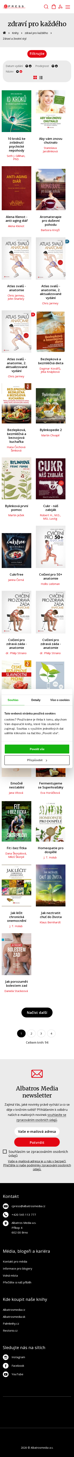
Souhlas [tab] (13, 700)
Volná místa (10, 1275)
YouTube (17, 1374)
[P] (50, 258)
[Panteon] (33, 1416)
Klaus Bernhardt (50, 922)
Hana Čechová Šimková (16, 448)
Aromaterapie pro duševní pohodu (50, 221)
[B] (16, 331)
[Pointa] (49, 1416)
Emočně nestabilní (16, 785)
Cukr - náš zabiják (50, 508)
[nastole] (49, 1408)
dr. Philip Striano (16, 653)
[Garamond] (64, 1416)
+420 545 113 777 (24, 1214)
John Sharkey (16, 299)
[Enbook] (37, 1424)
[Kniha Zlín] (33, 1408)
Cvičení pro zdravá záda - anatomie (16, 644)
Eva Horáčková (50, 793)
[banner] (24, 7)
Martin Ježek (16, 515)
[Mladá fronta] (56, 1416)
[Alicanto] (10, 1416)
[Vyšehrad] (41, 1408)
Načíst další (37, 1012)
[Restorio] (45, 1424)
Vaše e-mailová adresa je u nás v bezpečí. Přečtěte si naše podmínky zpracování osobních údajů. (37, 1165)
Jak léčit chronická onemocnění (16, 917)
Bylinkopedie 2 (51, 430)
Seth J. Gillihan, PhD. (16, 157)
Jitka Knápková (50, 372)
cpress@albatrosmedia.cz (28, 1206)
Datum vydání (14, 66)
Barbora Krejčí (50, 230)
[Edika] (17, 1416)
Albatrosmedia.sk (14, 1317)
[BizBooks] (25, 1400)
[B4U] (56, 1408)
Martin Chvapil (50, 435)
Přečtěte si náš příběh (17, 1282)
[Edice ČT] (25, 1416)
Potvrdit (37, 1142)
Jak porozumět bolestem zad (16, 983)
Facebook (18, 1365)
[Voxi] (10, 1408)
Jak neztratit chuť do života (51, 915)
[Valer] (17, 1400)
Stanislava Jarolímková (50, 149)
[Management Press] (17, 1408)
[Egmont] (33, 1400)
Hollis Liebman (50, 584)
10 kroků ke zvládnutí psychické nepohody (16, 144)
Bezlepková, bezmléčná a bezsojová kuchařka (16, 436)
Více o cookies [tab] (60, 700)
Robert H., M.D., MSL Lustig (50, 516)
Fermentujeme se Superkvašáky (50, 785)
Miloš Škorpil (16, 857)
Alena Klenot (16, 226)
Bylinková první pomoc (16, 508)
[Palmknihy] (41, 1416)
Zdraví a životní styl (14, 38)
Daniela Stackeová (16, 991)
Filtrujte (37, 53)
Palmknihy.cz (11, 1323)
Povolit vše (37, 749)
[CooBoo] (64, 1400)
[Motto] (49, 1400)
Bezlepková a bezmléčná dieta (50, 361)
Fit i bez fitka (17, 848)
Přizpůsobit (35, 760)
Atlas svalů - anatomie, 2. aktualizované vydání (50, 292)
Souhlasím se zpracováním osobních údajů (38, 1154)
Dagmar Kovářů (49, 368)
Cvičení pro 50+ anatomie (50, 576)
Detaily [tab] (36, 700)
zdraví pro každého (36, 33)
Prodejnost (42, 66)
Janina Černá (16, 580)
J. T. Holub (50, 857)
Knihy (15, 33)
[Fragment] (64, 1408)
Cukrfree (16, 575)
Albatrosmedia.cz (14, 1309)
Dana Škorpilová (15, 853)
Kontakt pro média (15, 1261)
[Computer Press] (25, 1408)
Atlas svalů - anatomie (16, 288)
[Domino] (10, 1400)
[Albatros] (41, 1400)
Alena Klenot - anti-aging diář (17, 219)
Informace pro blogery (17, 1268)
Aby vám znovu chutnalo (50, 141)
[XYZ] (56, 1400)
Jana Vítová (16, 793)
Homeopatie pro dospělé (51, 850)
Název (9, 71)
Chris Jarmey (16, 295)
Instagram (18, 1357)
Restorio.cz (10, 1330)
